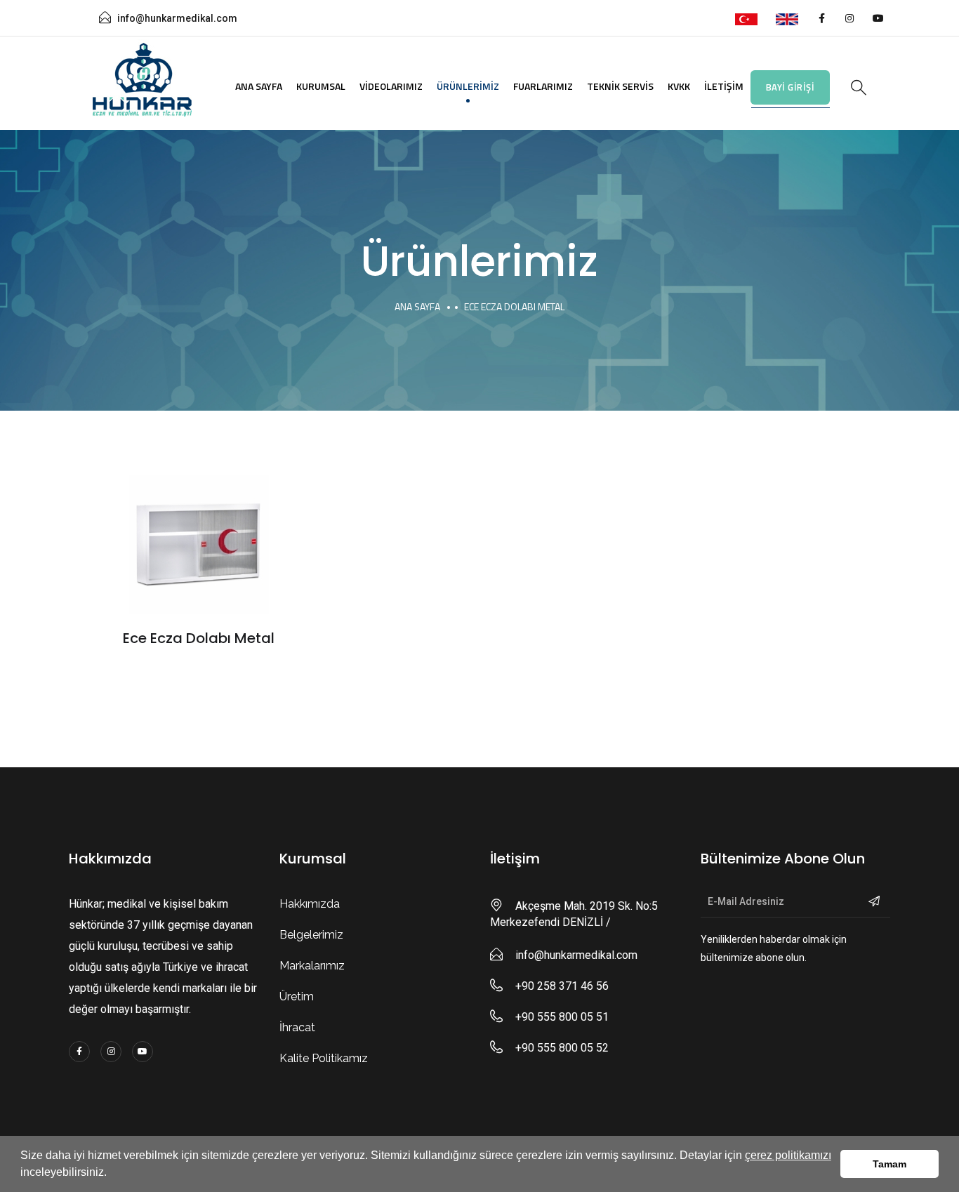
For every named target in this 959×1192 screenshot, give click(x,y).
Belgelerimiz (311, 934)
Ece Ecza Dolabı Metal (199, 638)
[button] (112, 1174)
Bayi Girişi (790, 87)
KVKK (679, 86)
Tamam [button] (889, 1164)
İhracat (297, 1027)
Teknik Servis (620, 86)
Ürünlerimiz (468, 86)
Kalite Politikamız (323, 1058)
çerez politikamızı (788, 1155)
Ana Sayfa (258, 86)
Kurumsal (320, 86)
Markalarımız (312, 965)
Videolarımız (391, 86)
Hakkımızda (309, 903)
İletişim (723, 86)
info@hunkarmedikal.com (177, 18)
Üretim (296, 996)
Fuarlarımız (543, 86)
